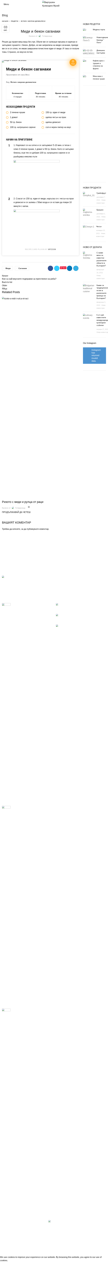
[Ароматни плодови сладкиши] (6, 905)
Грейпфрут (101, 193)
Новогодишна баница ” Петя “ (87, 615)
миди (8, 268)
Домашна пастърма (91, 626)
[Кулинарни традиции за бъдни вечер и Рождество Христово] (6, 702)
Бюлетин (60, 587)
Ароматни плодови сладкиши (25, 807)
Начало (5, 21)
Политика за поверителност (69, 582)
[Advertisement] (95, 135)
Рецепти (14, 21)
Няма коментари (83, 608)
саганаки (22, 268)
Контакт (59, 592)
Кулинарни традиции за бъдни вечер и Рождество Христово (29, 605)
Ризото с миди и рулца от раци (22, 502)
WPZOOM (52, 249)
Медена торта (99, 29)
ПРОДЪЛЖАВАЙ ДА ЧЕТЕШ (16, 512)
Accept (5, 1265)
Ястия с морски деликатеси (33, 21)
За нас (59, 577)
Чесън (99, 226)
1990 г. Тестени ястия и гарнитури (27, 1010)
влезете (16, 529)
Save (64, 268)
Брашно (100, 210)
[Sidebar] (3, 1252)
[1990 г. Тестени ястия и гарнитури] (6, 1108)
